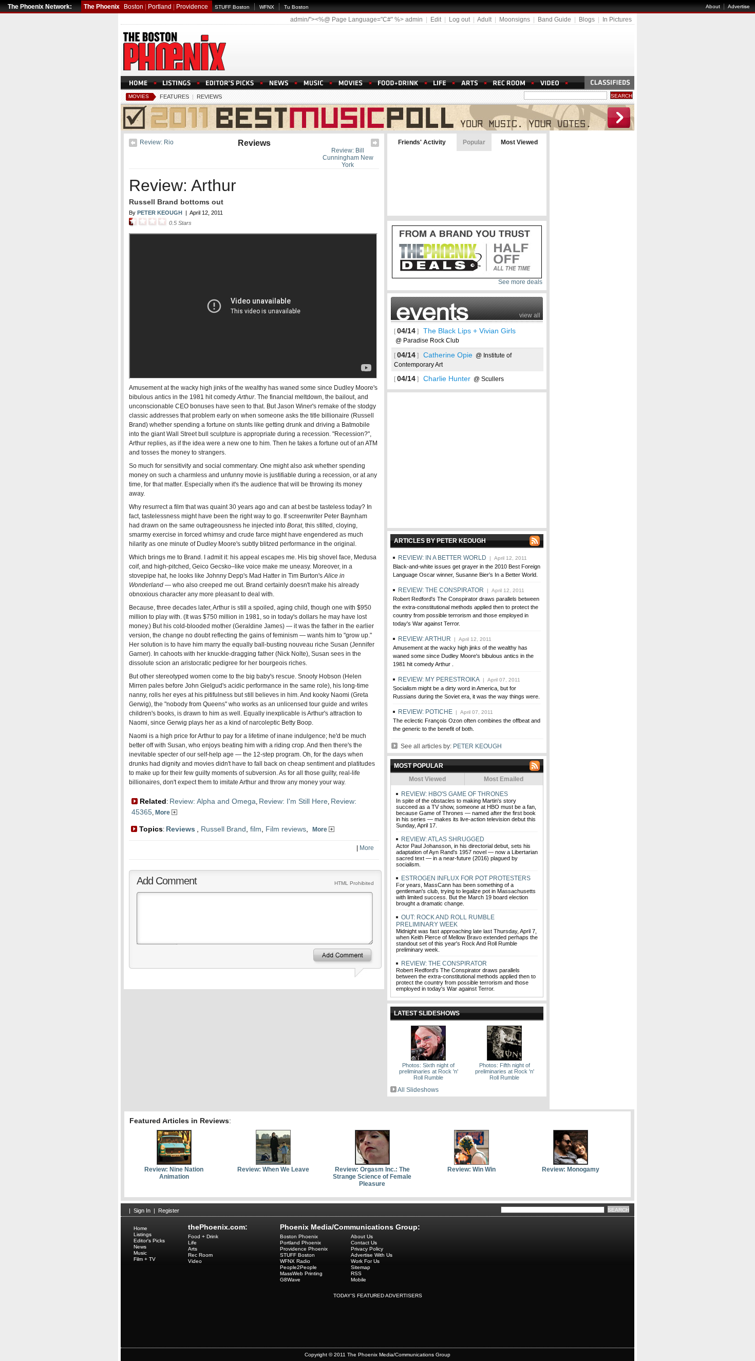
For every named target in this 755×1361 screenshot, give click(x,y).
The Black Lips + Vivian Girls (469, 331)
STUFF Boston (232, 7)
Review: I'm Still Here (293, 801)
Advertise (739, 6)
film (255, 829)
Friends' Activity (422, 142)
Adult (484, 19)
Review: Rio (157, 142)
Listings (143, 1234)
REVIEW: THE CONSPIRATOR (441, 590)
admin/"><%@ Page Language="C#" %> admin (356, 19)
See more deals (520, 282)
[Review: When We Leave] (273, 1162)
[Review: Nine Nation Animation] (174, 1162)
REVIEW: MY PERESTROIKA (439, 679)
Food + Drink (203, 1236)
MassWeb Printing (301, 1273)
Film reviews (286, 829)
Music (140, 1253)
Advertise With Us (371, 1255)
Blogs (587, 19)
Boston (133, 6)
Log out (459, 19)
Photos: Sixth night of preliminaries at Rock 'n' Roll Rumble (428, 1071)
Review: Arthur (182, 185)
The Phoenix (102, 6)
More (163, 812)
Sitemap (360, 1267)
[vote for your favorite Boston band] (377, 128)
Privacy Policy (367, 1249)
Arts (192, 1249)
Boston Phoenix (299, 1236)
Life (192, 1242)
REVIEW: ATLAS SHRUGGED (442, 839)
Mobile (358, 1279)
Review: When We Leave (273, 1169)
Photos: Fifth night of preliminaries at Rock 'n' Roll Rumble (504, 1071)
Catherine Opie (448, 355)
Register (168, 1210)
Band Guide (554, 19)
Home (140, 1228)
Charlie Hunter (446, 378)
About (713, 6)
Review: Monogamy (570, 1169)
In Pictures (617, 19)
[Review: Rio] (133, 144)
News (140, 1247)
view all (529, 315)
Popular (474, 142)
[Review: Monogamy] (570, 1162)
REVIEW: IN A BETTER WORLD (442, 557)
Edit (435, 19)
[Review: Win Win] (471, 1162)
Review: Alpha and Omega (212, 801)
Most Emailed (503, 779)
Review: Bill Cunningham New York (348, 157)
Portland (160, 6)
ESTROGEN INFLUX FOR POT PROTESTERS (465, 878)
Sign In (142, 1210)
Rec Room (200, 1255)
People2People (298, 1267)
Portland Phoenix (300, 1242)
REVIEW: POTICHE (425, 711)
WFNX (266, 7)
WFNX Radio (295, 1261)
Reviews (209, 96)
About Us (362, 1236)
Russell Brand (223, 829)
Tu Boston (296, 7)
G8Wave (290, 1279)
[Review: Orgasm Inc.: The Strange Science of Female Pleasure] (372, 1162)
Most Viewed (519, 142)
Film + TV (145, 1259)
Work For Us (365, 1261)
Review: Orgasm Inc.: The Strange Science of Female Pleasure (372, 1176)
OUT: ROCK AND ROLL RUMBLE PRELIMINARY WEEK (445, 921)
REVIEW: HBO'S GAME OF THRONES (454, 794)
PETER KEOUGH (477, 746)
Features (174, 96)
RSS (356, 1273)
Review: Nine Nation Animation (173, 1173)
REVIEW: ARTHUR (424, 638)
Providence (192, 6)
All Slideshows (418, 1089)
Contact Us (364, 1242)
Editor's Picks (149, 1240)
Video (195, 1261)
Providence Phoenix (304, 1249)
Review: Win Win (471, 1169)
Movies (138, 96)
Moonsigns (514, 19)
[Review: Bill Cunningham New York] (375, 144)
